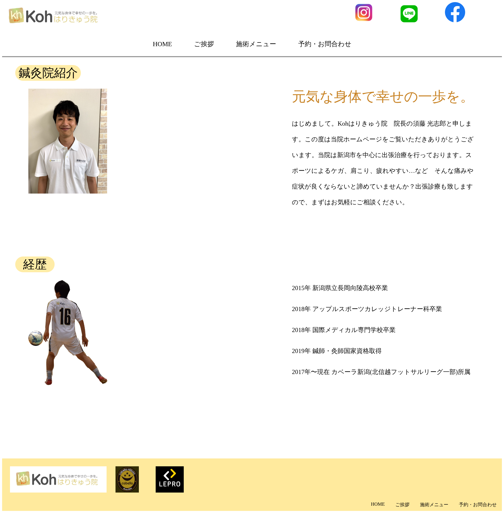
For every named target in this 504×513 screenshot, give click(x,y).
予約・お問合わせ (324, 43)
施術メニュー (256, 43)
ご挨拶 (204, 43)
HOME (162, 43)
